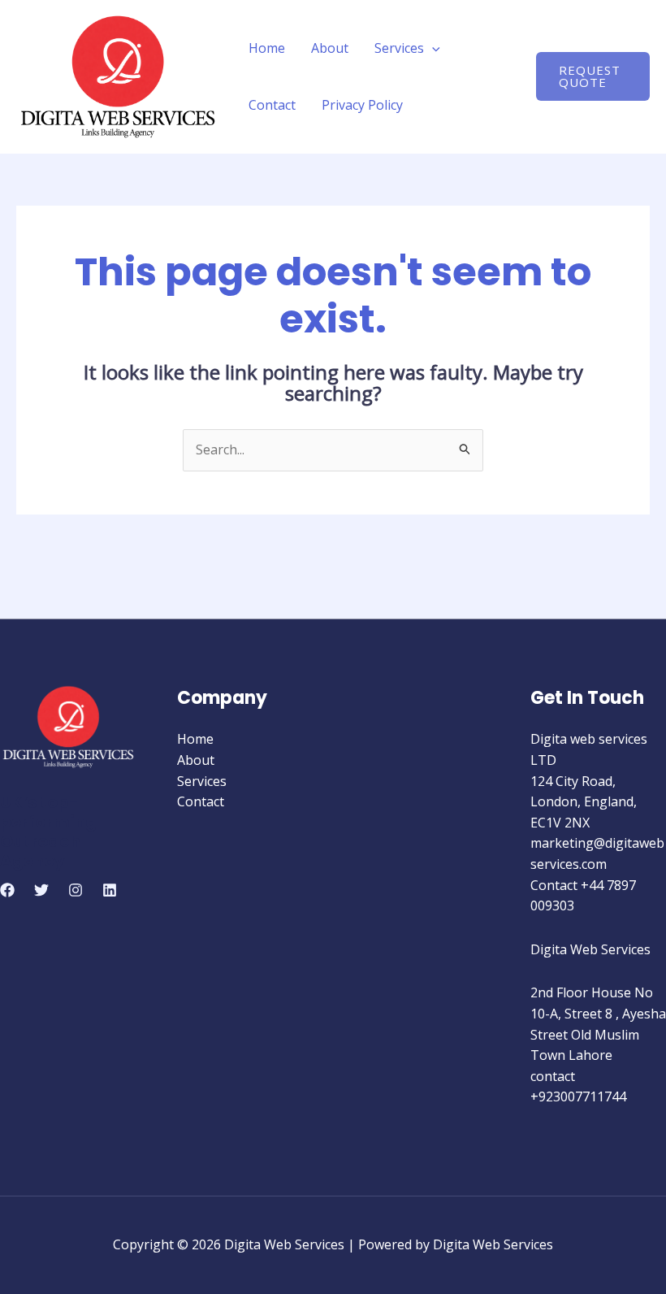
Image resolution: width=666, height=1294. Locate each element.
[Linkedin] (109, 890)
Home (267, 48)
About (329, 48)
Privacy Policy (362, 105)
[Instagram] (75, 890)
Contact (272, 105)
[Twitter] (41, 890)
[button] (432, 48)
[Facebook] (7, 890)
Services (399, 48)
